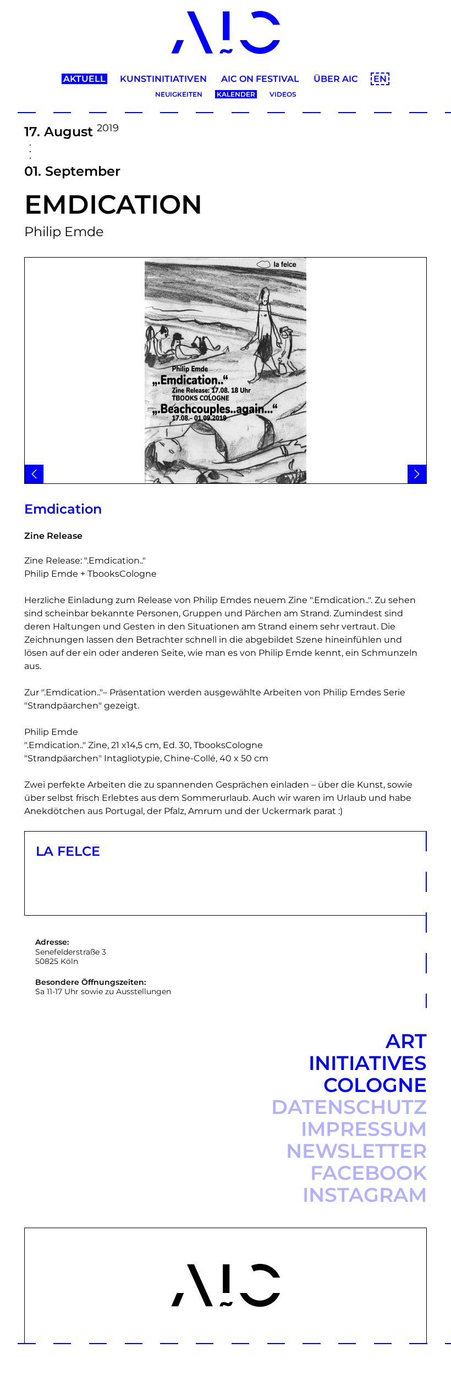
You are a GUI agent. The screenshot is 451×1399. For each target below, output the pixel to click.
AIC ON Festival (260, 79)
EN (380, 79)
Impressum (364, 1129)
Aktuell (84, 79)
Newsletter (356, 1151)
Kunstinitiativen (163, 79)
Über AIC (336, 79)
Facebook (368, 1173)
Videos (283, 94)
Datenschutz (349, 1107)
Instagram (364, 1195)
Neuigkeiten (178, 94)
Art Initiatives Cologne (368, 1063)
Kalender (236, 94)
